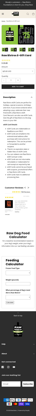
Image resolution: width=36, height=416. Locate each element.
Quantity (5, 76)
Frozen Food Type (13, 268)
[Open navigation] (3, 14)
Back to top (18, 316)
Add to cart (18, 87)
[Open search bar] (27, 14)
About (4, 353)
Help (3, 344)
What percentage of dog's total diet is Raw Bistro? (18, 291)
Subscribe (28, 384)
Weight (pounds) (12, 280)
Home (3, 21)
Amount (5, 67)
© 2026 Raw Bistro (11, 410)
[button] (5, 49)
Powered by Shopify (24, 410)
